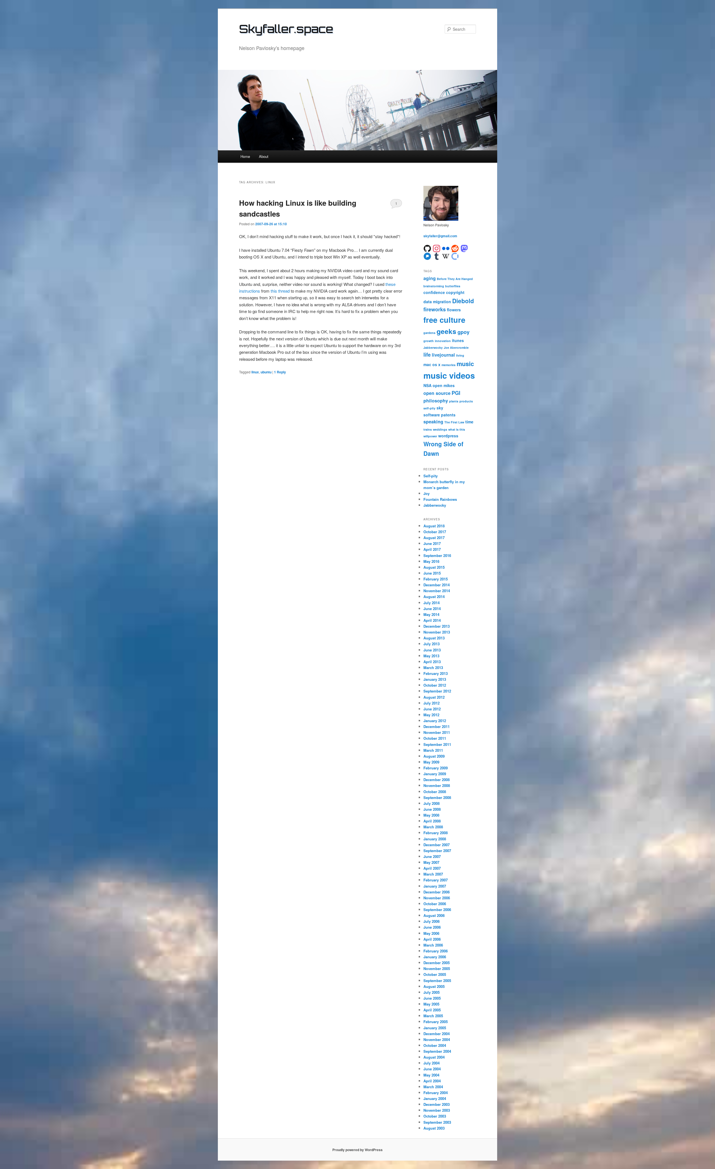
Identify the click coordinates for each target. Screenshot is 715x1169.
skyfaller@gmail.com (440, 235)
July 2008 (431, 803)
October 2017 (434, 531)
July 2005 (431, 992)
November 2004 (436, 1039)
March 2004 (433, 1086)
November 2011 (436, 732)
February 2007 (435, 880)
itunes (458, 340)
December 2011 (436, 726)
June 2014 (432, 608)
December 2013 (436, 626)
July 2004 (431, 1063)
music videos (449, 375)
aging (429, 278)
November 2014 (436, 590)
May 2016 (431, 561)
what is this (456, 429)
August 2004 (434, 1057)
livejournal (443, 355)
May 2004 (431, 1075)
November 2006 (436, 897)
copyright (455, 292)
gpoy (463, 332)
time (469, 422)
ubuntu (266, 371)
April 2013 (432, 661)
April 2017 (432, 549)
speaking (433, 421)
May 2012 (431, 714)
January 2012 (434, 720)
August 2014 (434, 596)
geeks (446, 331)
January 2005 (434, 1027)
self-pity (429, 408)
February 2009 (435, 767)
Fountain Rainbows (440, 499)
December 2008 (436, 779)
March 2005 (433, 1015)
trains (427, 429)
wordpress (448, 435)
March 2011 (433, 750)
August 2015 (434, 567)
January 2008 (434, 838)
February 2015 (435, 579)
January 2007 (434, 886)
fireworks (434, 309)
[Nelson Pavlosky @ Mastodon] (464, 248)
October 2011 (434, 738)
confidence (434, 292)
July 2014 (431, 602)
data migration (437, 301)
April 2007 (432, 868)
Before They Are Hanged (455, 279)
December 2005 (436, 962)
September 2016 (437, 555)
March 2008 (433, 826)
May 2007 (431, 862)
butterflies (452, 286)
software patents (439, 415)
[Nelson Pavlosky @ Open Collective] (455, 255)
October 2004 (434, 1045)
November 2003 (436, 1110)
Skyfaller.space (286, 28)
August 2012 (434, 697)
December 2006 (436, 892)
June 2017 (432, 543)
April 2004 (432, 1080)
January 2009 (434, 773)
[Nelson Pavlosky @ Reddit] (455, 248)
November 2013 (436, 632)
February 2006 (435, 951)
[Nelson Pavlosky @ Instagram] (436, 248)
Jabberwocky (433, 347)
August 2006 (434, 915)
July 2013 (431, 643)
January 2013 (434, 679)
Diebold (463, 301)
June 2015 (432, 573)
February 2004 (435, 1092)
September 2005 (437, 980)
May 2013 (431, 655)
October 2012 (434, 685)
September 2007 (437, 850)
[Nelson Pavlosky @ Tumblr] (436, 255)
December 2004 (436, 1033)
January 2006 (434, 956)
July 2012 (431, 703)
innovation (443, 341)
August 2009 (434, 756)
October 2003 (434, 1116)
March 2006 (433, 945)
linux (255, 371)
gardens (429, 333)
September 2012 (437, 691)
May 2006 (431, 933)
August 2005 (434, 986)
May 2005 (431, 1004)
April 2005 (432, 1009)
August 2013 (434, 638)
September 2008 (437, 797)
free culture (444, 319)
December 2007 (436, 844)
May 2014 (431, 614)
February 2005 (435, 1021)
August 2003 (434, 1128)
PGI (456, 393)
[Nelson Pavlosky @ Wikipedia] (445, 255)
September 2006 (437, 909)
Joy (426, 493)
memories (449, 365)
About (263, 156)
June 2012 (432, 709)
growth (428, 341)
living (460, 355)
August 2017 (434, 537)
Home (245, 156)
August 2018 (434, 525)
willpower (430, 436)
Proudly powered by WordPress (357, 1149)
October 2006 (434, 903)
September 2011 (437, 744)
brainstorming (433, 286)
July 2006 (431, 921)
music (465, 363)
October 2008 (434, 791)
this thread (280, 291)
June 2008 (432, 809)
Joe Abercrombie (456, 347)
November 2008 (436, 785)
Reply (280, 371)
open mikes (444, 385)
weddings (440, 429)
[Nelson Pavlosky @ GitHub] (427, 248)
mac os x (431, 364)
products (466, 401)
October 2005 (434, 974)
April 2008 (432, 821)
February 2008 (435, 832)
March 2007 (433, 874)
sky (440, 408)
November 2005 (436, 968)
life (427, 354)
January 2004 (434, 1098)
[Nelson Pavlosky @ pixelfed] (427, 255)
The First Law (454, 422)
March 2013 (433, 667)
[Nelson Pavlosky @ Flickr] (445, 248)
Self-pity (430, 475)
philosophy (435, 400)
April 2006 (432, 939)
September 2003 (437, 1122)
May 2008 (431, 815)
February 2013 (435, 673)
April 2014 (432, 620)
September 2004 (437, 1051)
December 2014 (436, 584)
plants (453, 401)
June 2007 (432, 856)
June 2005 (432, 998)
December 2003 (436, 1104)
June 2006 (432, 927)
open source (437, 393)
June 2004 (432, 1068)
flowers (454, 309)
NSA (427, 385)
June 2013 (432, 650)
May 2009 (431, 762)
